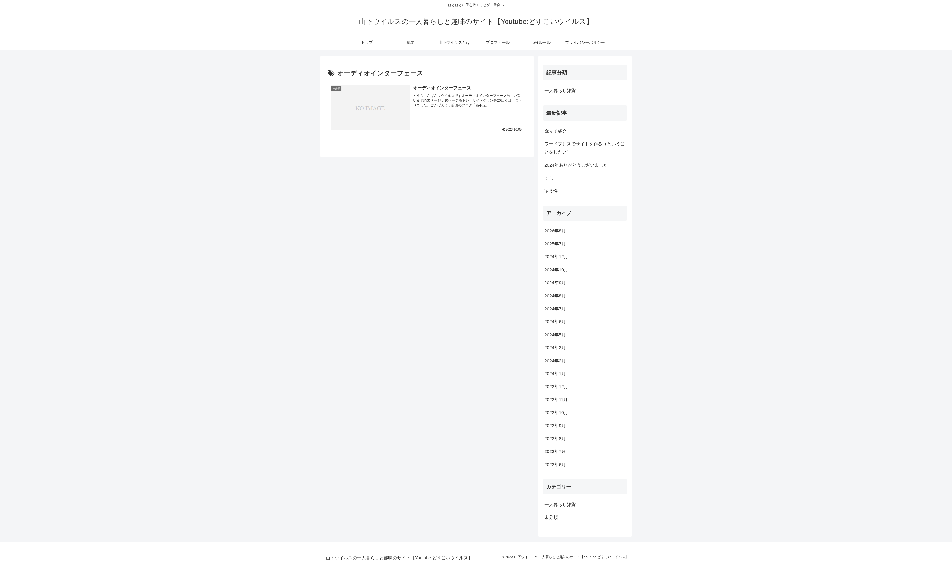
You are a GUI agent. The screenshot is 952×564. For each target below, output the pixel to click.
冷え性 (551, 191)
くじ (548, 178)
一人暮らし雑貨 (560, 90)
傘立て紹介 (555, 131)
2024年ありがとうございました (576, 165)
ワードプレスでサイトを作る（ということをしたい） (584, 147)
